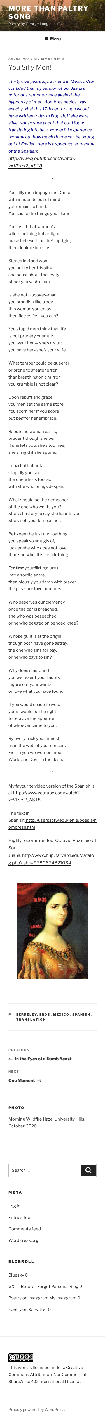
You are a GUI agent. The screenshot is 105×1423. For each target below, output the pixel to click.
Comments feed (24, 1228)
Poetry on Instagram (28, 1298)
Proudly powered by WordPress (36, 1409)
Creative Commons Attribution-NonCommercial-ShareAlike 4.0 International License (48, 1374)
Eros (45, 1015)
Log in (14, 1206)
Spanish (81, 1015)
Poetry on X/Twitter (27, 1309)
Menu (55, 38)
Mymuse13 (52, 59)
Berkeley (26, 1015)
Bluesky (16, 1275)
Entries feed (20, 1217)
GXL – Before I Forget (29, 1286)
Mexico (61, 1015)
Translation (31, 1020)
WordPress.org (23, 1240)
